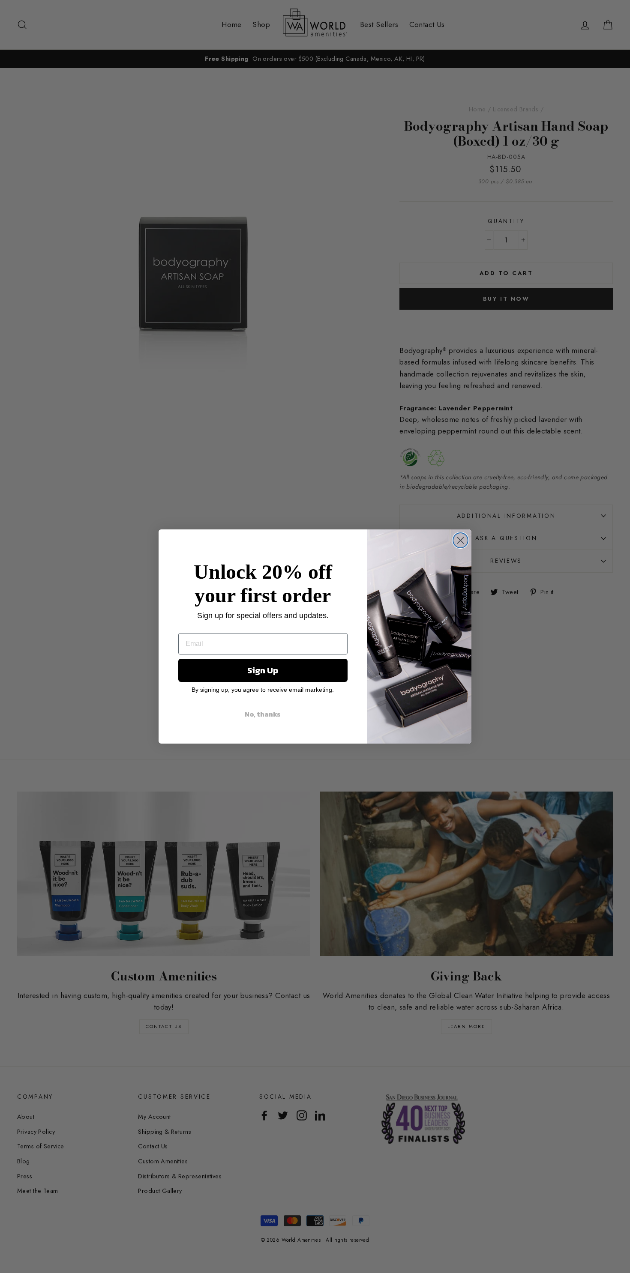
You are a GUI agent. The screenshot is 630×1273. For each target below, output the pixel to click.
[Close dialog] (460, 540)
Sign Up (262, 670)
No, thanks (263, 714)
